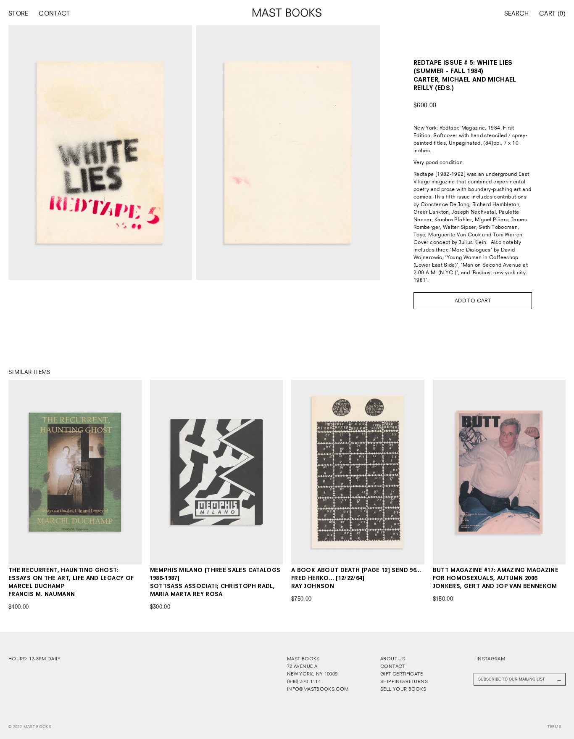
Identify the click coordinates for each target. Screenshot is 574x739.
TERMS (554, 726)
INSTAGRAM (490, 659)
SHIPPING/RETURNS (404, 681)
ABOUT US (392, 659)
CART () (552, 13)
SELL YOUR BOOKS (403, 689)
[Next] (128, 472)
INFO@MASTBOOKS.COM (317, 689)
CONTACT (54, 13)
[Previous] (21, 472)
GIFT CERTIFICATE (401, 674)
